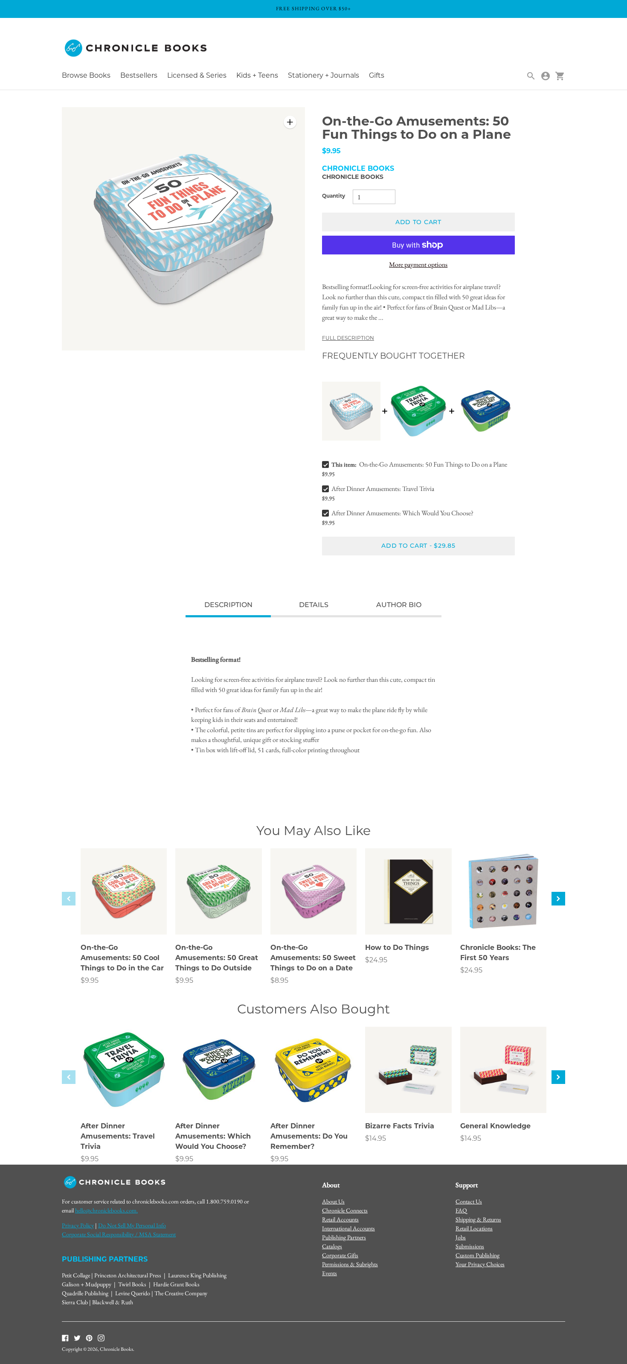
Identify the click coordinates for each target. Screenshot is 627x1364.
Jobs (461, 1237)
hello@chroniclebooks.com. (106, 1210)
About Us (333, 1201)
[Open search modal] (531, 76)
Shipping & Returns (478, 1219)
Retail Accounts (340, 1219)
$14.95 (375, 1139)
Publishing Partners (344, 1237)
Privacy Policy (78, 1225)
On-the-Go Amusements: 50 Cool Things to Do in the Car (122, 958)
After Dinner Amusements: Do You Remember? (309, 1137)
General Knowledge (495, 1126)
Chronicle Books (352, 177)
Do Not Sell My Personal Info (132, 1225)
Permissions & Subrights (350, 1264)
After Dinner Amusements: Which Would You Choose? (402, 512)
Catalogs (332, 1246)
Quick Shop (123, 916)
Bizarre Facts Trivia (399, 1126)
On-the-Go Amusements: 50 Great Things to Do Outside (216, 958)
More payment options (418, 264)
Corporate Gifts (340, 1255)
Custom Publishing (477, 1255)
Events (329, 1273)
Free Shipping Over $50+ (313, 8)
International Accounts (348, 1228)
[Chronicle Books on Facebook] (65, 1337)
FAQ (461, 1210)
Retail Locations (474, 1228)
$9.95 (90, 981)
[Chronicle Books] (136, 48)
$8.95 (279, 981)
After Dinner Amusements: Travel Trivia (382, 488)
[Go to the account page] (545, 76)
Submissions (470, 1246)
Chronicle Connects (345, 1210)
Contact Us (469, 1201)
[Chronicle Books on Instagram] (101, 1337)
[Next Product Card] (558, 898)
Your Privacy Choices (480, 1264)
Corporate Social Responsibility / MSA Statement (119, 1234)
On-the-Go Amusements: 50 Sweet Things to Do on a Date (313, 958)
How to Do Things (397, 948)
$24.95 (376, 960)
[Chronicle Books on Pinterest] (89, 1337)
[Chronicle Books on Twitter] (77, 1337)
